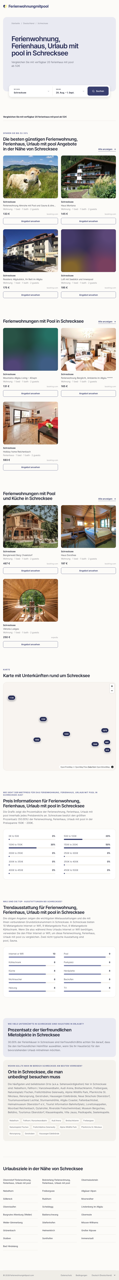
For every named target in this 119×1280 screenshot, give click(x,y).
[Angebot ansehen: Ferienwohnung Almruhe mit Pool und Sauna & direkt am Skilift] (30, 177)
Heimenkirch (48, 1230)
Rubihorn (46, 1198)
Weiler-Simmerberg (13, 1222)
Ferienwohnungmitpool (29, 6)
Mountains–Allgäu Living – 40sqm (20, 378)
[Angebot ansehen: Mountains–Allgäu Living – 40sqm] (30, 349)
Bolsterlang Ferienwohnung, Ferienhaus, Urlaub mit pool (56, 1181)
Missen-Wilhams (89, 1222)
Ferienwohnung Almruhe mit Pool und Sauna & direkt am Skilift (34, 205)
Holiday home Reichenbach (17, 451)
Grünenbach (9, 1230)
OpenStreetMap (103, 767)
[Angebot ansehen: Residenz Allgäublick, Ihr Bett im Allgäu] (30, 250)
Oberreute (86, 1214)
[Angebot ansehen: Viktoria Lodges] (30, 600)
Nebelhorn (8, 1191)
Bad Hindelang (10, 1246)
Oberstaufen (9, 1206)
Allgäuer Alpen (88, 1191)
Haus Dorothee (68, 555)
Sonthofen (47, 1238)
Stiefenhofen (48, 1222)
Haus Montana (68, 205)
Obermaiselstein (89, 1180)
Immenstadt (87, 1238)
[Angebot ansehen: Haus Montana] (88, 177)
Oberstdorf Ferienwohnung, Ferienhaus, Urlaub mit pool (17, 1181)
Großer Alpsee (88, 1230)
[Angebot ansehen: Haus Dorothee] (88, 526)
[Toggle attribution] (112, 767)
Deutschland (28, 23)
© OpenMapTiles (80, 767)
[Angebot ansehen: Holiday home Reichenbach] (30, 423)
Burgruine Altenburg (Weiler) (17, 1214)
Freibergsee (48, 1191)
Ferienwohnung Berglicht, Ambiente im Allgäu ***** (87, 378)
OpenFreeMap (66, 767)
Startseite (15, 23)
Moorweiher (87, 1198)
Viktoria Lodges (11, 629)
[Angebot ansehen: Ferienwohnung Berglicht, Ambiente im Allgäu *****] (88, 349)
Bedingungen (81, 1275)
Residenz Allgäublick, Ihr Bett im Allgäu (22, 279)
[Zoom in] (112, 686)
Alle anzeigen (107, 149)
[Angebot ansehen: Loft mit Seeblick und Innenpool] (88, 250)
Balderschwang (50, 1214)
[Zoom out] (112, 690)
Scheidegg (47, 1206)
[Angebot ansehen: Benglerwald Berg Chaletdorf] (30, 526)
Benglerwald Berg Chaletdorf (17, 555)
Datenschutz (66, 1275)
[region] (59, 726)
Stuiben (7, 1238)
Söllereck (7, 1198)
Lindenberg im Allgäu (92, 1206)
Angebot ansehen (30, 221)
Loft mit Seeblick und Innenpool (77, 279)
